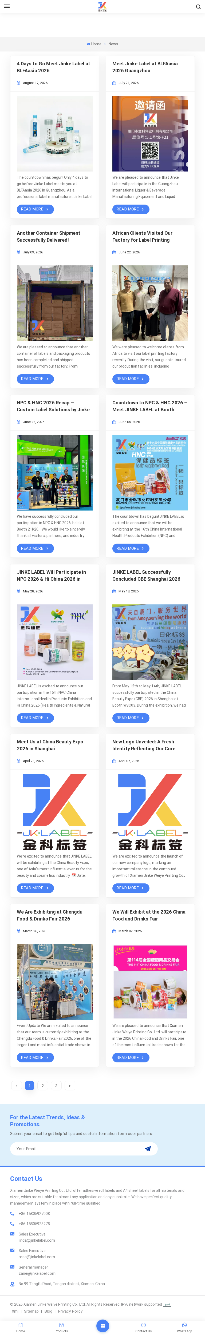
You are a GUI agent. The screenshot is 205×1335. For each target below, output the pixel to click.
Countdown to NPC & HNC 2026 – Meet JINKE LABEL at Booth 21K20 (149, 406)
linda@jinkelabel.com (37, 1240)
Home (96, 44)
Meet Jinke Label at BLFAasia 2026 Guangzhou (145, 67)
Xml (15, 1311)
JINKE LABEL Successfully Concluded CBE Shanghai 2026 (146, 575)
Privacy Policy (70, 1311)
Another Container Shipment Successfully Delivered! (48, 236)
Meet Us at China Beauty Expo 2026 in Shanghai (50, 745)
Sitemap (31, 1311)
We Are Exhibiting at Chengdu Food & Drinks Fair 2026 (49, 915)
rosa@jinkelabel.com (37, 1256)
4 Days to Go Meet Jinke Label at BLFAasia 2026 (53, 67)
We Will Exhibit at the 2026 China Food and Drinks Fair (149, 915)
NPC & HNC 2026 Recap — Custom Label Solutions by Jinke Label (53, 406)
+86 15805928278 (34, 1223)
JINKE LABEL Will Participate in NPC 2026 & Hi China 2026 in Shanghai (51, 576)
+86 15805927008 (34, 1213)
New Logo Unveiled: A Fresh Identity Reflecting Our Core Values (143, 745)
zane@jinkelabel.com (37, 1273)
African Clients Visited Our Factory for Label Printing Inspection (142, 237)
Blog (48, 1311)
